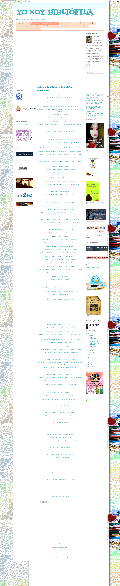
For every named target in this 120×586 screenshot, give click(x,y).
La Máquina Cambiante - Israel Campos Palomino (60, 346)
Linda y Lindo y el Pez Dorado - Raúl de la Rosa (60, 367)
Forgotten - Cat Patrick (60, 294)
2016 (89, 333)
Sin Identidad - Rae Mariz (60, 457)
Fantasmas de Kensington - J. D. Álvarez (60, 288)
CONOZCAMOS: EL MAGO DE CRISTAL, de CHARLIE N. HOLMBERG (94, 97)
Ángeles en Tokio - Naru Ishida (60, 114)
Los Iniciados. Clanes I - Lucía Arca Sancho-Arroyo (60, 381)
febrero (91, 355)
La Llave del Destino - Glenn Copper (60, 342)
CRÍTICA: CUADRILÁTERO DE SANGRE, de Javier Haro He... (94, 339)
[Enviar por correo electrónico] (41, 502)
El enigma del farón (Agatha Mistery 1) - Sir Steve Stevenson (60, 216)
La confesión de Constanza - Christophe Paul (60, 331)
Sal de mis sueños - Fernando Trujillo (60, 454)
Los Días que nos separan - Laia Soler (60, 374)
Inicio (60, 543)
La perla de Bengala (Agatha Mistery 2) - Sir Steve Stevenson (60, 349)
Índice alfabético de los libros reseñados (44, 23)
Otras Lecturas (78, 23)
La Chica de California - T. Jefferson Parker (60, 328)
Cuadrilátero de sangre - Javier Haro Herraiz (60, 181)
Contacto (36, 29)
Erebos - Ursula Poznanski (60, 279)
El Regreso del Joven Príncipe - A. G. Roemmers (60, 259)
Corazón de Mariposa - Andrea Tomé (60, 173)
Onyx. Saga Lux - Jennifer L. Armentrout (60, 416)
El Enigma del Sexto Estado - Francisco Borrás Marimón (60, 219)
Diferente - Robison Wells (60, 191)
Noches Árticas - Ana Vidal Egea (60, 406)
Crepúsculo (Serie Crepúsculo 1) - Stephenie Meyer (60, 178)
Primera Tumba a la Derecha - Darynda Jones (60, 426)
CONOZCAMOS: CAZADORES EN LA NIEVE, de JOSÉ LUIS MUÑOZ (95, 114)
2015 (89, 357)
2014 (89, 360)
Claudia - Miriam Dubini (60, 166)
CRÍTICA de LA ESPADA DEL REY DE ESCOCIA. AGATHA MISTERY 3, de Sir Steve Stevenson (95, 102)
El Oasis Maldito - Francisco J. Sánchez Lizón (60, 243)
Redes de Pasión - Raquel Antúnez (60, 447)
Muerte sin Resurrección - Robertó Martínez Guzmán (60, 399)
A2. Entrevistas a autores (51, 26)
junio (90, 335)
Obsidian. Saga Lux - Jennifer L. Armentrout (60, 412)
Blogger (69, 557)
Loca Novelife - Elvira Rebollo (60, 371)
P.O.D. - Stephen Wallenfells (60, 422)
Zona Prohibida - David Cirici (60, 496)
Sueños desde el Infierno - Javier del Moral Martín (60, 461)
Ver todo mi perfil (90, 66)
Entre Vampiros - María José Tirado (60, 276)
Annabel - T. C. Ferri (60, 121)
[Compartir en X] (45, 502)
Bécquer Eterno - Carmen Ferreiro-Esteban (60, 131)
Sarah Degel (98, 36)
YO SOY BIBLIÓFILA (54, 12)
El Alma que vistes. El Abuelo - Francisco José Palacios (60, 206)
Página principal (23, 23)
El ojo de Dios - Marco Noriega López (60, 246)
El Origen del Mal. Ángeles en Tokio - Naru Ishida (60, 249)
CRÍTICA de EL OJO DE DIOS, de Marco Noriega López (94, 345)
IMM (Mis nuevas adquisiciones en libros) (75, 26)
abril (90, 350)
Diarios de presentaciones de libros (29, 26)
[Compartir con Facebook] (46, 502)
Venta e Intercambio (24, 29)
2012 (89, 364)
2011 (89, 366)
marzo (91, 352)
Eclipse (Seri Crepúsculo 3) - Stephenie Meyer (60, 202)
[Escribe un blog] (43, 502)
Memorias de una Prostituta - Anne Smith (60, 396)
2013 (89, 362)
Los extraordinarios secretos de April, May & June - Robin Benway (60, 377)
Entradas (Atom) (64, 547)
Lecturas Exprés (65, 23)
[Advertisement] (60, 45)
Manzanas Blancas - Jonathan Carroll (60, 392)
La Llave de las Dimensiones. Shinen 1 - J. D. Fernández (60, 339)
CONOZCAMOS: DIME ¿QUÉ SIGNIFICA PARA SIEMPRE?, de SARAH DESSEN (94, 108)
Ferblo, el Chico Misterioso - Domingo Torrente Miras (60, 291)
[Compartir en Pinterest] (48, 502)
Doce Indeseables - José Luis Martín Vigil (60, 194)
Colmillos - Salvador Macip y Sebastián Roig (60, 169)
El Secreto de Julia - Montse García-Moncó (60, 263)
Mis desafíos (91, 23)
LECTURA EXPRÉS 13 (92, 111)
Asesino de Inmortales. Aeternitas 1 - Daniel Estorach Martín (60, 124)
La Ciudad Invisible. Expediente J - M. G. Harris (60, 324)
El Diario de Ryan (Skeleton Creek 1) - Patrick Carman (60, 213)
